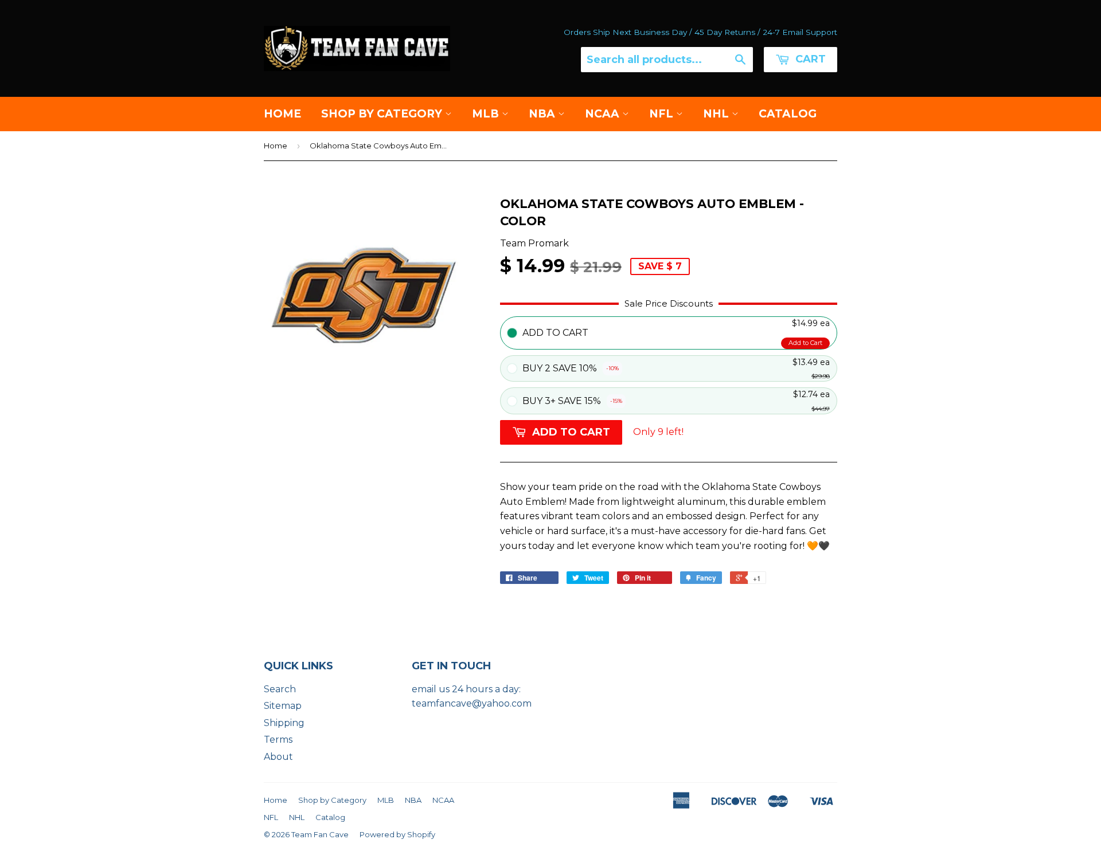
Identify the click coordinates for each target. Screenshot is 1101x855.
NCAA (603, 113)
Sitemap (283, 705)
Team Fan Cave (320, 834)
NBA (543, 113)
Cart (809, 59)
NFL (662, 113)
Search (280, 689)
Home (282, 113)
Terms (278, 739)
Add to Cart (805, 343)
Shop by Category (383, 113)
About (278, 756)
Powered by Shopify (397, 834)
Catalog (788, 113)
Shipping (284, 722)
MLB (487, 113)
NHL (717, 113)
